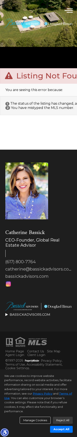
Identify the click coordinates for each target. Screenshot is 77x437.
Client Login (36, 355)
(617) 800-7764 (20, 261)
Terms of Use (15, 364)
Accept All (61, 429)
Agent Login (14, 355)
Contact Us (35, 351)
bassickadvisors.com (27, 276)
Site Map (53, 351)
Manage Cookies (35, 420)
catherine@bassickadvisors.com (39, 269)
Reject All (62, 420)
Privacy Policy (51, 361)
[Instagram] (8, 284)
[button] (4, 432)
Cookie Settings (17, 368)
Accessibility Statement (44, 364)
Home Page (14, 351)
